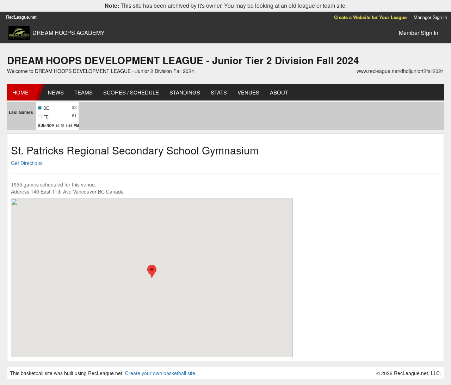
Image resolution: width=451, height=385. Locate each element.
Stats (219, 92)
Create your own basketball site (160, 373)
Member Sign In (418, 33)
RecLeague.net (21, 16)
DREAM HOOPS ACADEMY (68, 33)
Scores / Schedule (131, 92)
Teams (83, 92)
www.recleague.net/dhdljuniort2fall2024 (400, 70)
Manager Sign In (430, 17)
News (56, 92)
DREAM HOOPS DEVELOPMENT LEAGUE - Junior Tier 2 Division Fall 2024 (183, 60)
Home (20, 92)
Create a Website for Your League (370, 17)
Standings (184, 92)
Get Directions (27, 162)
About (279, 92)
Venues (248, 92)
